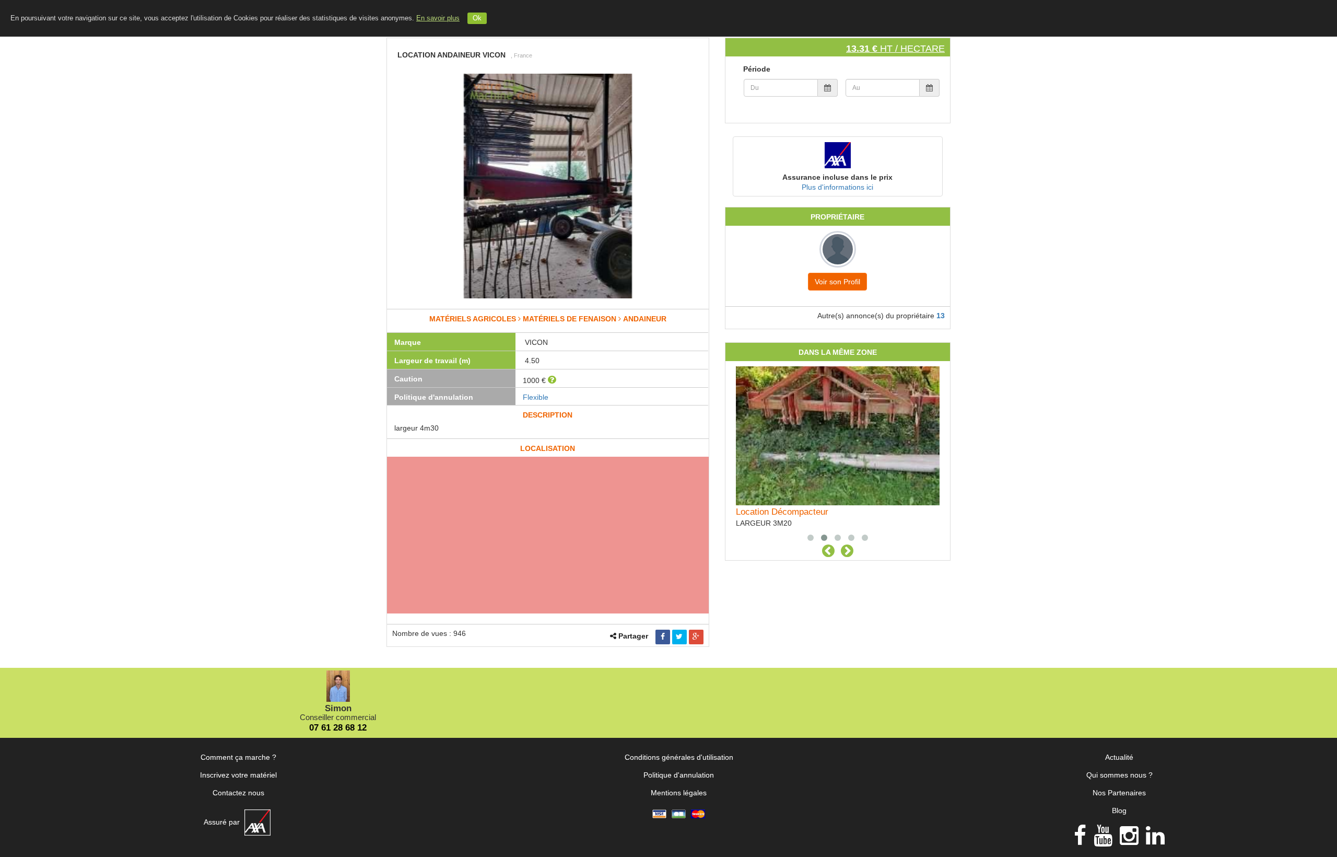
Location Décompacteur (782, 512)
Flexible (535, 397)
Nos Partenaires (1119, 793)
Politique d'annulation (678, 775)
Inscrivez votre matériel (238, 775)
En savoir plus (438, 18)
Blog (1119, 810)
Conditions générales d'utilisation (679, 757)
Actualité (1119, 757)
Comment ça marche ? (238, 757)
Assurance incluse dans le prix (837, 177)
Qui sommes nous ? (1119, 775)
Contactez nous (238, 793)
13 (940, 315)
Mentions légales (679, 793)
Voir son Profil (837, 281)
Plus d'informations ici (837, 187)
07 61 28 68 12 (338, 728)
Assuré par (223, 822)
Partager (633, 636)
